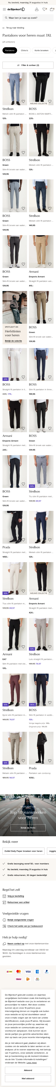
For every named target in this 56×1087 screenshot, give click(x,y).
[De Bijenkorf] (16, 9)
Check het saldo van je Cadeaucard (25, 925)
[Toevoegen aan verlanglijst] (23, 101)
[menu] (4, 9)
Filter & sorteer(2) (30, 65)
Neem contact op (15, 943)
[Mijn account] (37, 9)
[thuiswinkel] (37, 981)
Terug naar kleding (15, 27)
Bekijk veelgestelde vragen (20, 919)
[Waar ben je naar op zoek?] (6, 17)
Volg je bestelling (15, 895)
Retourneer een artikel (18, 902)
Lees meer (32, 1062)
